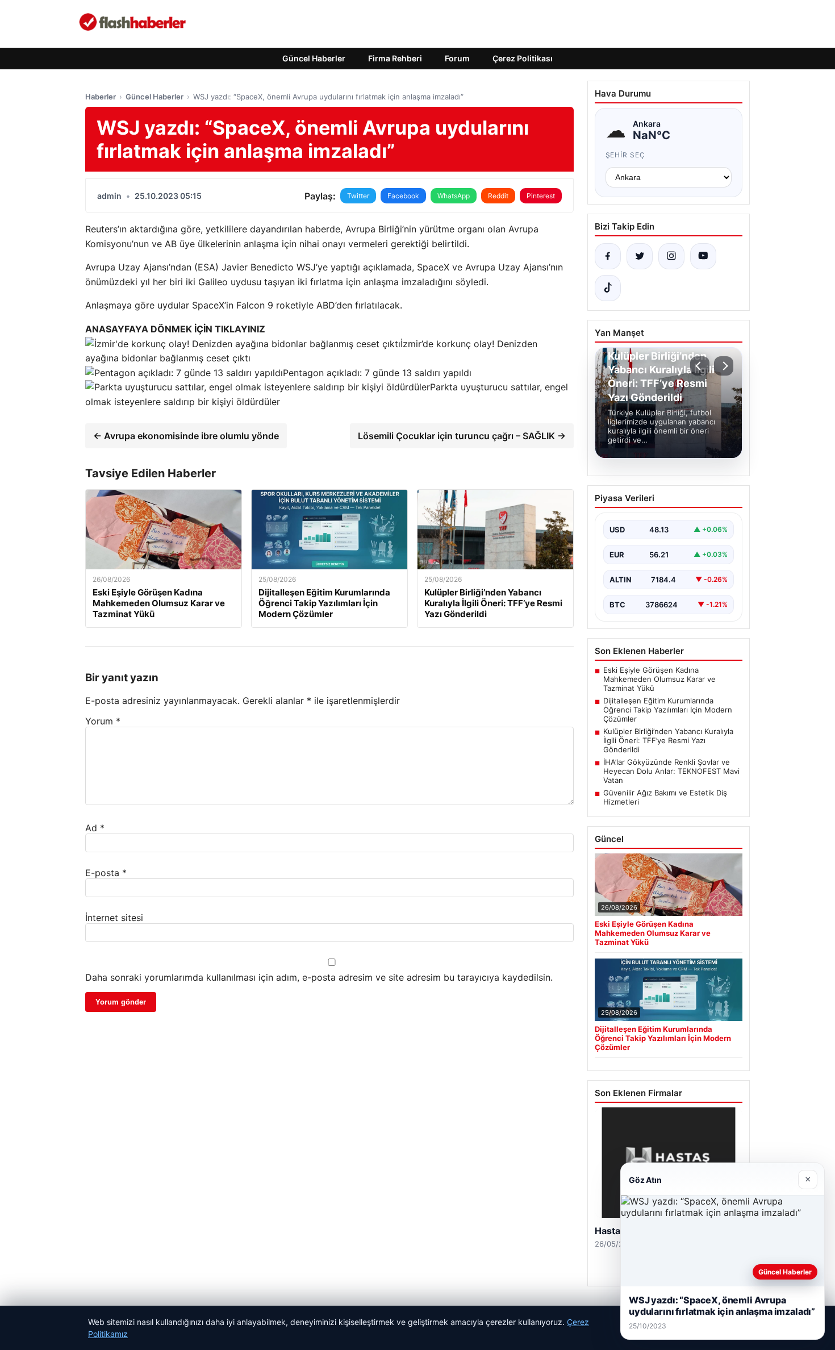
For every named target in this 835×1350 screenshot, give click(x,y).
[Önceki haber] (699, 366)
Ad (95, 828)
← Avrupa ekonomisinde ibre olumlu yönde (186, 435)
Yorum (102, 721)
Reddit (498, 195)
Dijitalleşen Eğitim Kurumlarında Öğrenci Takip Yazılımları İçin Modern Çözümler (667, 709)
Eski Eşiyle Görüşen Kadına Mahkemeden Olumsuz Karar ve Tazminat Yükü (659, 679)
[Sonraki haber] (723, 366)
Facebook (403, 195)
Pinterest (541, 195)
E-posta (106, 872)
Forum (457, 58)
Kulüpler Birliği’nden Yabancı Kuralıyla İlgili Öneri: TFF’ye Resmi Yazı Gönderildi (668, 740)
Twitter (358, 195)
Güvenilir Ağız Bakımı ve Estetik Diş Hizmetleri (665, 797)
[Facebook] (608, 256)
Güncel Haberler (313, 58)
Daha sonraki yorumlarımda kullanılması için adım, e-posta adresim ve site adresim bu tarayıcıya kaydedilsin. (319, 977)
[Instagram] (671, 256)
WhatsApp (453, 195)
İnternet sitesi (114, 917)
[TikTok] (608, 288)
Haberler (100, 96)
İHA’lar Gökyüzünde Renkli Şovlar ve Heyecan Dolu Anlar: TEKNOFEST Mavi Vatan (671, 771)
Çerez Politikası (522, 58)
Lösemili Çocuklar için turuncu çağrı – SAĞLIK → (462, 435)
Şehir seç (626, 155)
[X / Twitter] (640, 256)
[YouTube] (703, 256)
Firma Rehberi (395, 58)
